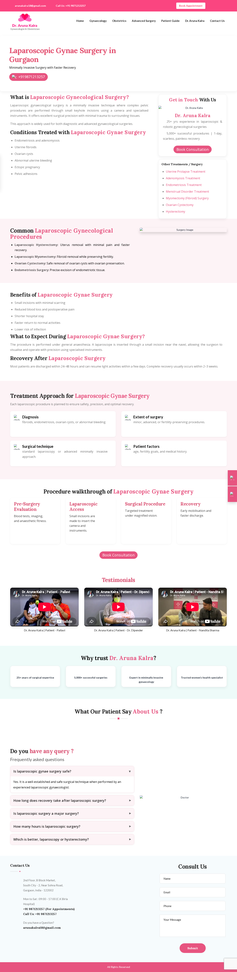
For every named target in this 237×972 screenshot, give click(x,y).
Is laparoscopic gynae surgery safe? (42, 771)
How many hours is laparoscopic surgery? (46, 826)
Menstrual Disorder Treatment (187, 191)
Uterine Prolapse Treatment (185, 171)
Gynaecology (98, 20)
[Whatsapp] (232, 494)
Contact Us (217, 20)
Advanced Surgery (144, 20)
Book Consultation (192, 149)
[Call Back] (232, 478)
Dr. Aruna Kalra (194, 20)
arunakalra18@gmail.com (30, 5)
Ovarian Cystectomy (179, 205)
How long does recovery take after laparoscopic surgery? (59, 800)
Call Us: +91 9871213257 (71, 5)
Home (80, 20)
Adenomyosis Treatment (183, 178)
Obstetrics (119, 20)
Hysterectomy (175, 211)
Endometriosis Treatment (184, 185)
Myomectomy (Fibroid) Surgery (187, 198)
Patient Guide (170, 20)
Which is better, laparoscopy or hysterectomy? (51, 839)
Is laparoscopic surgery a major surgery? (46, 813)
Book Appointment (191, 5)
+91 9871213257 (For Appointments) (49, 909)
